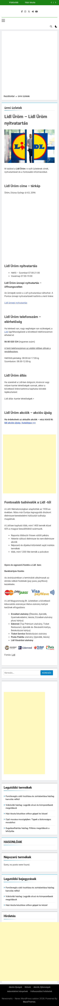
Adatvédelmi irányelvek (17, 991)
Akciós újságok (15, 987)
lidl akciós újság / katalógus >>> (20, 422)
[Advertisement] (29, 63)
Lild (6, 332)
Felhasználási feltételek (41, 991)
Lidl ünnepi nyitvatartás (15, 302)
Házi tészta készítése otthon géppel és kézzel (26, 813)
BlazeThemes (29, 1002)
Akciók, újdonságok (41, 987)
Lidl (13, 655)
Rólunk (28, 987)
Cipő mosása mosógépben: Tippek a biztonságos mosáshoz (26, 3)
